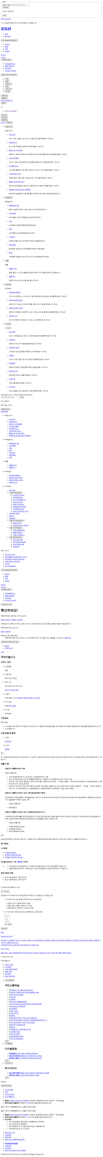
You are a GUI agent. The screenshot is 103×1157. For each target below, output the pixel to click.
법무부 (7, 749)
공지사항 (12, 332)
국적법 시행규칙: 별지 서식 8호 (28, 698)
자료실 (11, 355)
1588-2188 (14, 1100)
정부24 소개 (13, 371)
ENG (6, 47)
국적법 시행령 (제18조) (13, 855)
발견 (10, 229)
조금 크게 (8, 84)
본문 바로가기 (6, 19)
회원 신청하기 (6, 620)
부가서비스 (9, 1063)
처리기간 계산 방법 (12, 690)
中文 (6, 49)
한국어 (7, 44)
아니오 (7, 891)
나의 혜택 (12, 213)
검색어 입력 (6, 5)
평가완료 (4, 928)
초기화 (8, 91)
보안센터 (8, 68)
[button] (6, 34)
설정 (10, 253)
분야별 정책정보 (15, 292)
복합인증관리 (9, 66)
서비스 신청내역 (10, 111)
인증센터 (12, 379)
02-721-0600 (23, 1100)
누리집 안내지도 (10, 71)
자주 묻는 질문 (14, 347)
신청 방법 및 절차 (11, 969)
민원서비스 (9, 126)
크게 (7, 86)
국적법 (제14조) (10, 852)
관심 (10, 221)
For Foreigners (9, 40)
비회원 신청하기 (17, 620)
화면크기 (9, 75)
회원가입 (9, 100)
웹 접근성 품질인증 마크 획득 (15, 1150)
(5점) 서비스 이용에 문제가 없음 (18, 903)
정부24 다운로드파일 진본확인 (20, 189)
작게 (7, 79)
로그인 (3, 100)
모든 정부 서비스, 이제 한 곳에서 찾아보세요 (17, 395)
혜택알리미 (9, 197)
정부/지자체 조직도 (16, 300)
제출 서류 (8, 971)
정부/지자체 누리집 (16, 308)
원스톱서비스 (14, 166)
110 (28, 1103)
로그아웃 (4, 115)
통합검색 (4, 98)
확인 (2, 932)
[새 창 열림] (21, 990)
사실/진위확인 (14, 158)
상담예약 (12, 363)
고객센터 (8, 324)
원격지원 (8, 1137)
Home (7, 646)
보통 (7, 81)
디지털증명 (9, 1043)
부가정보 (8, 974)
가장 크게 (8, 89)
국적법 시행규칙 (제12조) (14, 857)
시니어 (3, 57)
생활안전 (12, 276)
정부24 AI (4, 95)
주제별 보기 (13, 142)
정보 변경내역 (10, 976)
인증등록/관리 (10, 64)
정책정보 (8, 284)
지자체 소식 (13, 316)
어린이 (3, 55)
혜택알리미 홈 (14, 205)
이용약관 (8, 1146)
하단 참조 (12, 706)
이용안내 (12, 340)
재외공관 (8, 741)
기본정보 (8, 967)
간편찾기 (12, 237)
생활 (7, 260)
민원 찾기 (12, 134)
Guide (7, 51)
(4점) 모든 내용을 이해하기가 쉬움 (19, 905)
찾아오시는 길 (10, 1132)
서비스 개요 (9, 964)
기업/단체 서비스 (15, 174)
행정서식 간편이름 (15, 150)
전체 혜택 (12, 245)
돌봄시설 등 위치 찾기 (17, 182)
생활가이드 (13, 268)
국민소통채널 (9, 980)
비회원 (4, 103)
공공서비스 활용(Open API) (14, 1139)
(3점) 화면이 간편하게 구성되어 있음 (20, 908)
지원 (6, 60)
